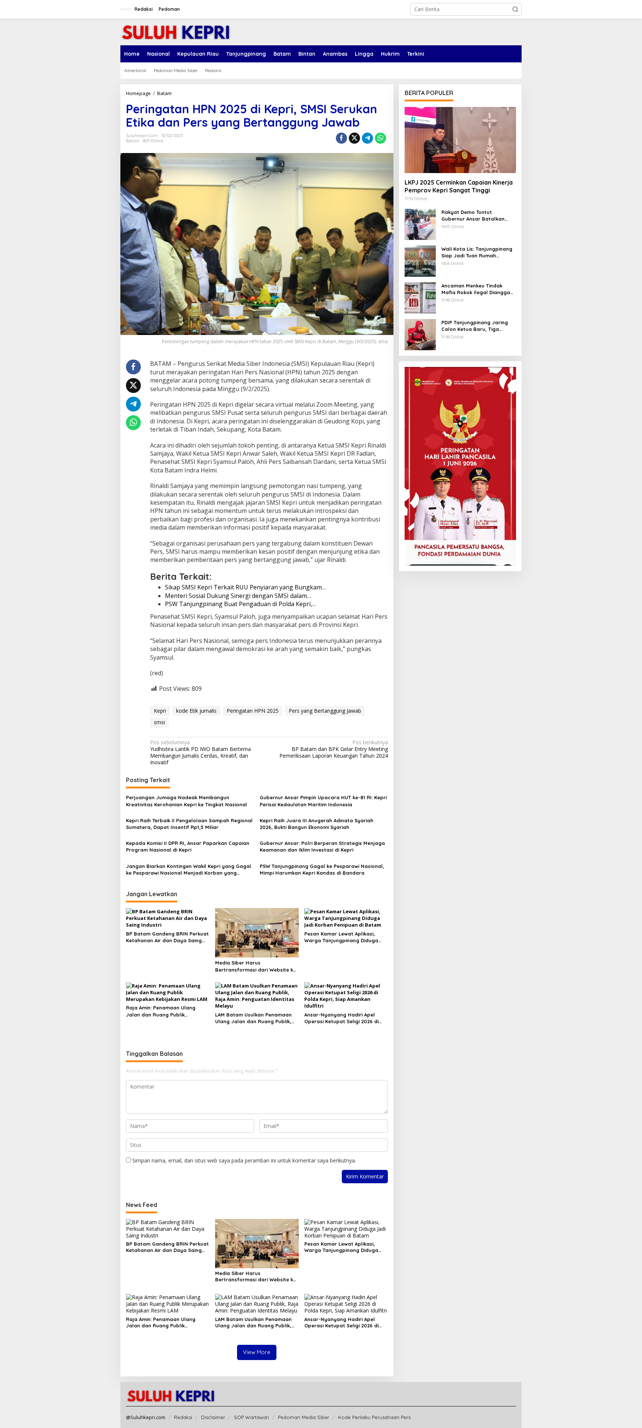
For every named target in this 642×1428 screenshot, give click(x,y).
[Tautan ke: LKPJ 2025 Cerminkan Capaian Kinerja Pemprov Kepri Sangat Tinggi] (460, 140)
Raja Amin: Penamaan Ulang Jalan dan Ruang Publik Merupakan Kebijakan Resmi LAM (166, 1011)
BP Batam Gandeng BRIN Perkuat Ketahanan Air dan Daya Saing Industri (167, 937)
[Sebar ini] (341, 138)
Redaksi (183, 1417)
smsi (159, 722)
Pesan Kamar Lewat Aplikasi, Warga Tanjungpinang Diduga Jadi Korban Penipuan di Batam (343, 937)
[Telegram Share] (367, 138)
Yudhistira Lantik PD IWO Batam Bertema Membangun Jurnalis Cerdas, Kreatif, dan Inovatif (200, 752)
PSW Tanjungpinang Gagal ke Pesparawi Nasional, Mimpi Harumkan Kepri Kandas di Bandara (322, 869)
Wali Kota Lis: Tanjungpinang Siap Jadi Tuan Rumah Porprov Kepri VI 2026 (476, 252)
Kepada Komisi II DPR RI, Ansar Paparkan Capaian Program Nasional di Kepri (187, 846)
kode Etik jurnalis (196, 710)
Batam (132, 140)
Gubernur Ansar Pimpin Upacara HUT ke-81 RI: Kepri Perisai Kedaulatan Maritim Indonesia (323, 800)
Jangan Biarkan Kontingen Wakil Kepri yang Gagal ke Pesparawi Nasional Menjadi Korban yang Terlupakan (188, 869)
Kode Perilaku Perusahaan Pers (374, 1417)
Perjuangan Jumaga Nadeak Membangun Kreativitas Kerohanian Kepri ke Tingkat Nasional (186, 800)
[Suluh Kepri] (176, 31)
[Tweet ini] (354, 138)
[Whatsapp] (380, 138)
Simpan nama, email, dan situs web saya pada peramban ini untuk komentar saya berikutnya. (244, 1160)
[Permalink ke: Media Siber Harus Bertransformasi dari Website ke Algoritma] (257, 932)
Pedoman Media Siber (303, 1417)
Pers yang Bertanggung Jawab (325, 710)
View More (256, 1352)
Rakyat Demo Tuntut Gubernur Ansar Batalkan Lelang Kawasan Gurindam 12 (477, 215)
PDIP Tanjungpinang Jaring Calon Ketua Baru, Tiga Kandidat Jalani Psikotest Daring (474, 325)
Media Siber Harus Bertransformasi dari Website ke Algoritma (255, 966)
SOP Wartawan (251, 1417)
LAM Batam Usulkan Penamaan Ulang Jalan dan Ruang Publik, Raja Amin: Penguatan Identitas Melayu (254, 1018)
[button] (515, 9)
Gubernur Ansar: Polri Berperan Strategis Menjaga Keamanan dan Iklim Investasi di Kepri (322, 846)
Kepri (160, 710)
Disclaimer (213, 1417)
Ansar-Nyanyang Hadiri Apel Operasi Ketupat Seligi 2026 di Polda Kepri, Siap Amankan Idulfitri (341, 1018)
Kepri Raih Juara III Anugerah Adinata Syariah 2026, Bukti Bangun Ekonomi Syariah (316, 823)
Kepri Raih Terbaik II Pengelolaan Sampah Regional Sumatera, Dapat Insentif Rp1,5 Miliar (189, 823)
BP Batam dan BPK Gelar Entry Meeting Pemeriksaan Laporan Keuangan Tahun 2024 (333, 749)
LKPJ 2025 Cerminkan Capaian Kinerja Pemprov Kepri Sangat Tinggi (459, 186)
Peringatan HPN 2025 (253, 710)
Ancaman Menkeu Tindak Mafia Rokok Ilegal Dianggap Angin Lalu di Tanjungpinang (477, 289)
